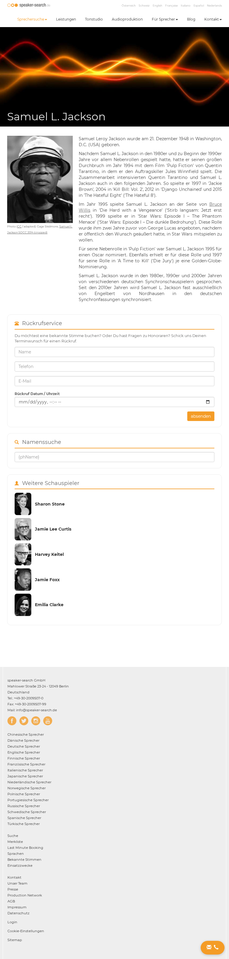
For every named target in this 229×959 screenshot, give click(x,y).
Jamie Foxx (47, 579)
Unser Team (17, 883)
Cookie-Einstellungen (25, 931)
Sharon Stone (50, 504)
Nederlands (214, 5)
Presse (12, 889)
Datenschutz (18, 913)
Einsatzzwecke (20, 865)
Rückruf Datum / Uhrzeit (37, 394)
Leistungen (66, 19)
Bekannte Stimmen (24, 859)
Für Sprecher (163, 19)
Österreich (129, 5)
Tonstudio (94, 19)
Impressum (17, 907)
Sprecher (25, 734)
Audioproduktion (127, 19)
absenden (201, 416)
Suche (12, 836)
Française (171, 5)
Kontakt (211, 19)
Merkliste (15, 842)
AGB (11, 901)
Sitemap (14, 940)
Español (199, 5)
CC (19, 226)
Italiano (186, 5)
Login (12, 922)
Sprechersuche (30, 19)
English (157, 5)
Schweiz (144, 5)
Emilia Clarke (49, 604)
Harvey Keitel (49, 554)
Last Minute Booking (25, 848)
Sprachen (15, 854)
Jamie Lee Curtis (53, 529)
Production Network (24, 895)
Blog (191, 19)
